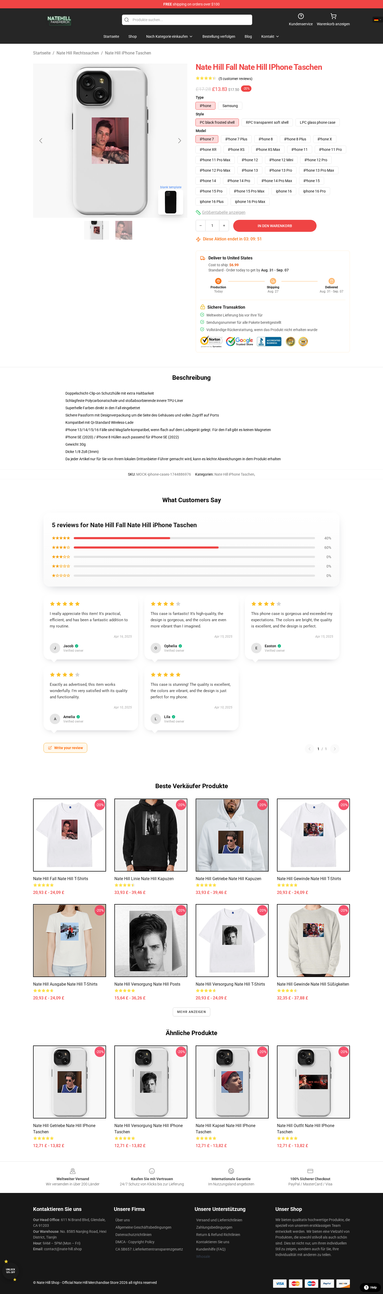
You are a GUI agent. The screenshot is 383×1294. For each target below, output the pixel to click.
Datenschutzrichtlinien (133, 1235)
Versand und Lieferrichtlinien (219, 1220)
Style (200, 114)
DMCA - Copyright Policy (135, 1242)
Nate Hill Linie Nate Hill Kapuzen (144, 878)
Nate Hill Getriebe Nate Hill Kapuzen (228, 878)
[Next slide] (179, 140)
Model (201, 131)
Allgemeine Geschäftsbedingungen (143, 1227)
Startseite (42, 53)
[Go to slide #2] (123, 230)
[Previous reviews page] (309, 749)
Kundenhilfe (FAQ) (211, 1249)
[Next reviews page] (334, 749)
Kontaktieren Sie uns (212, 1242)
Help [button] (373, 1287)
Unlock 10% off (10, 1271)
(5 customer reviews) (235, 79)
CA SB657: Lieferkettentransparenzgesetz (149, 1249)
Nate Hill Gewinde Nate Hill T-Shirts (309, 878)
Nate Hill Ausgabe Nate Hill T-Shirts (65, 984)
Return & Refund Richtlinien (218, 1235)
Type (200, 97)
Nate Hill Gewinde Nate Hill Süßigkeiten (313, 984)
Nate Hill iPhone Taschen (128, 53)
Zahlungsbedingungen (214, 1227)
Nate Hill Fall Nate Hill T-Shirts (60, 878)
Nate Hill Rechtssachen (78, 53)
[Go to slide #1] (96, 230)
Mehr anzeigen (191, 1012)
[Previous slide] (41, 140)
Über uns (122, 1220)
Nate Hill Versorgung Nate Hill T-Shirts (230, 984)
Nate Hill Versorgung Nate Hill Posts (147, 984)
